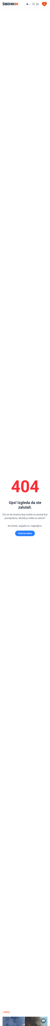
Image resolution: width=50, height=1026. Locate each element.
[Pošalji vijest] (37, 4)
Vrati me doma (25, 533)
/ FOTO (6, 1012)
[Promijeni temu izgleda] (28, 4)
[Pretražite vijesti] (33, 4)
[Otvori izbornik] (44, 4)
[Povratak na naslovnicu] (14, 3)
